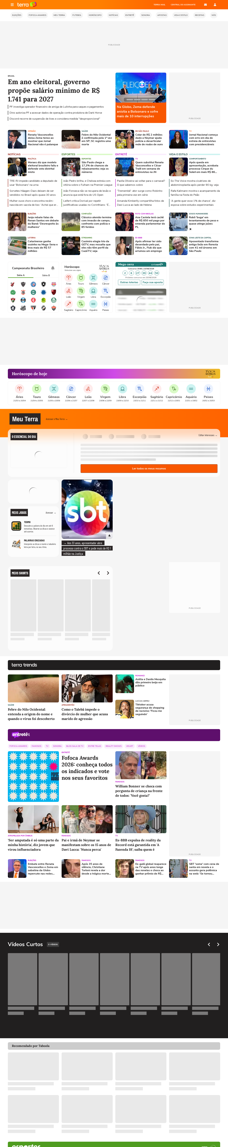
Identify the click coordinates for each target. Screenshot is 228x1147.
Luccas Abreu (142, 701)
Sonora (57, 746)
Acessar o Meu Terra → (57, 418)
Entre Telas (94, 746)
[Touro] (81, 278)
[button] (199, 419)
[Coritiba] (33, 294)
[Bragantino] (53, 286)
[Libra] (93, 291)
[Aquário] (93, 304)
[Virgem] (81, 291)
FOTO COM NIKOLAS (144, 214)
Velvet (129, 746)
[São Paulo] (33, 310)
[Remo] (13, 310)
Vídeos (141, 746)
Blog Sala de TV (74, 746)
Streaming (86, 238)
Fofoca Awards (18, 746)
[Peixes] (105, 304)
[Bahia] (33, 286)
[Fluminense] (13, 302)
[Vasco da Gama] (43, 310)
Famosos (36, 746)
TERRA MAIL (159, 4)
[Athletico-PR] (13, 286)
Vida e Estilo (178, 154)
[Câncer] (105, 278)
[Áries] (68, 278)
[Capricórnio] (81, 304)
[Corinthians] (23, 294)
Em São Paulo (142, 131)
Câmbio (125, 293)
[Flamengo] (53, 294)
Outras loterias (129, 282)
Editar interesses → (208, 435)
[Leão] (68, 291)
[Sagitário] (68, 304)
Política (32, 159)
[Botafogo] (43, 286)
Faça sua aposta (153, 282)
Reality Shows (114, 746)
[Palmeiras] (53, 302)
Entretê (121, 154)
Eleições (32, 214)
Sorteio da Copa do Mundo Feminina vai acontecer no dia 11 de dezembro (140, 111)
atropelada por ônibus (20, 836)
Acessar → (51, 512)
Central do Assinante (183, 4)
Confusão (86, 214)
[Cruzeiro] (43, 294)
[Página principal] (27, 4)
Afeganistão (68, 705)
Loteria (32, 238)
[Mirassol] (43, 302)
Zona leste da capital (200, 238)
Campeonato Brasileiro (28, 268)
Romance (140, 675)
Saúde (85, 131)
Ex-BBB (138, 238)
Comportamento (197, 159)
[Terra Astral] (210, 373)
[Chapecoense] (13, 294)
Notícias (14, 154)
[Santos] (23, 310)
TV (190, 131)
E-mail (205, 4)
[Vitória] (53, 310)
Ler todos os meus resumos (149, 468)
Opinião (32, 131)
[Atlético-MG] (23, 286)
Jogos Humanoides (198, 214)
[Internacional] (33, 302)
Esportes (68, 154)
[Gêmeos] (93, 278)
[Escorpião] (105, 291)
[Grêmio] (23, 302)
